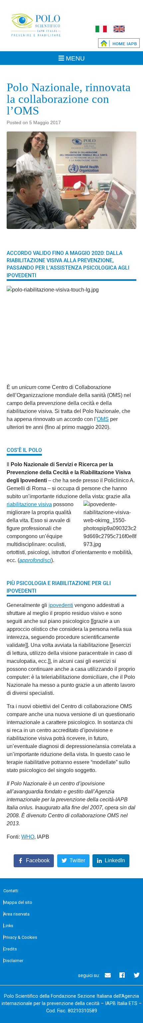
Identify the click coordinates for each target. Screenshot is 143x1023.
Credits (10, 948)
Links (8, 925)
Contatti (10, 890)
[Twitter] (136, 975)
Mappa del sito (17, 902)
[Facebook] (122, 975)
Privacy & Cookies (20, 937)
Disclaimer (13, 960)
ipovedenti (61, 605)
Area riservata (16, 914)
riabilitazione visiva (29, 504)
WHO (27, 837)
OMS (103, 419)
